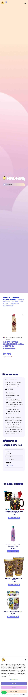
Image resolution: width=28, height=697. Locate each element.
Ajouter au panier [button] (14, 517)
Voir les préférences (14, 691)
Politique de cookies (7, 694)
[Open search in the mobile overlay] (14, 184)
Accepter (14, 683)
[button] (26, 660)
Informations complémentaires (12, 443)
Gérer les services (14, 679)
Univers (15, 298)
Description (10, 374)
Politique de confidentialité (19, 694)
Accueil (6, 298)
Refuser (14, 687)
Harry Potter (9, 300)
